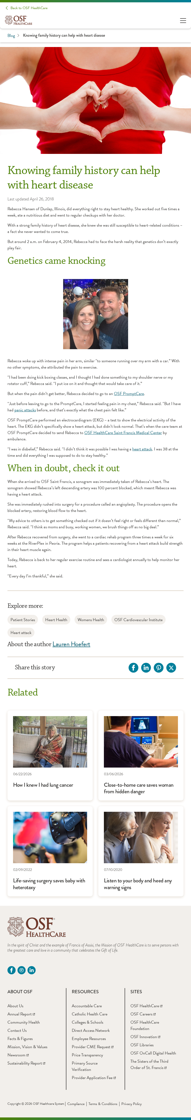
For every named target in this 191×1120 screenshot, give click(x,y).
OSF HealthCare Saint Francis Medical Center (123, 432)
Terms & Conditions (103, 1104)
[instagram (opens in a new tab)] (21, 970)
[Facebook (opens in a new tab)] (11, 970)
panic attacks (25, 410)
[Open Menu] (183, 20)
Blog (11, 35)
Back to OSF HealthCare (29, 8)
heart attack (142, 449)
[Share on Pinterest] (159, 668)
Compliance (76, 1104)
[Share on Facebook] (133, 668)
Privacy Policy (131, 1104)
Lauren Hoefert (71, 644)
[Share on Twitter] (171, 668)
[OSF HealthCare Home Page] (18, 20)
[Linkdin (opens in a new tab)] (31, 970)
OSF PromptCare (129, 393)
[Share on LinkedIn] (146, 668)
